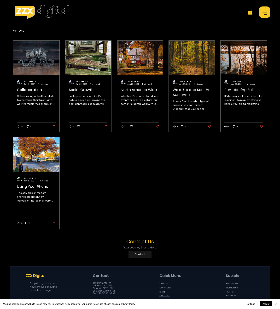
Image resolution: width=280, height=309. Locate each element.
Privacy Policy (128, 303)
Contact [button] (164, 295)
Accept (265, 303)
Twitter (230, 291)
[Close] (276, 303)
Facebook (232, 283)
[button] (264, 12)
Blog (162, 291)
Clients (163, 283)
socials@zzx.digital (104, 290)
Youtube (231, 295)
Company (165, 287)
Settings (251, 303)
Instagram (232, 287)
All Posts (18, 30)
